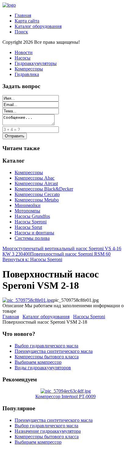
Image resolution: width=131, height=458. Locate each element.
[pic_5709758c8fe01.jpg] (27, 300)
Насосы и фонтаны (34, 232)
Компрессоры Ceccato (37, 194)
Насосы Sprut (28, 227)
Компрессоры (29, 68)
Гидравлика (27, 74)
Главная (23, 15)
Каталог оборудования (38, 26)
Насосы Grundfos (32, 216)
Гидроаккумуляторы (36, 63)
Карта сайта (27, 20)
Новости (24, 52)
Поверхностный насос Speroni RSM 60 (70, 254)
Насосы (22, 57)
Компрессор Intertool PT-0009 (65, 396)
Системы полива (32, 238)
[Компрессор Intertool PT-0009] (66, 391)
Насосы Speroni (31, 221)
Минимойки (28, 205)
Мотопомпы (27, 210)
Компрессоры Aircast (36, 183)
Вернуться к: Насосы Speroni (32, 259)
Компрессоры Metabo (37, 199)
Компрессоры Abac (35, 178)
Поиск (21, 31)
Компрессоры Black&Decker (44, 188)
